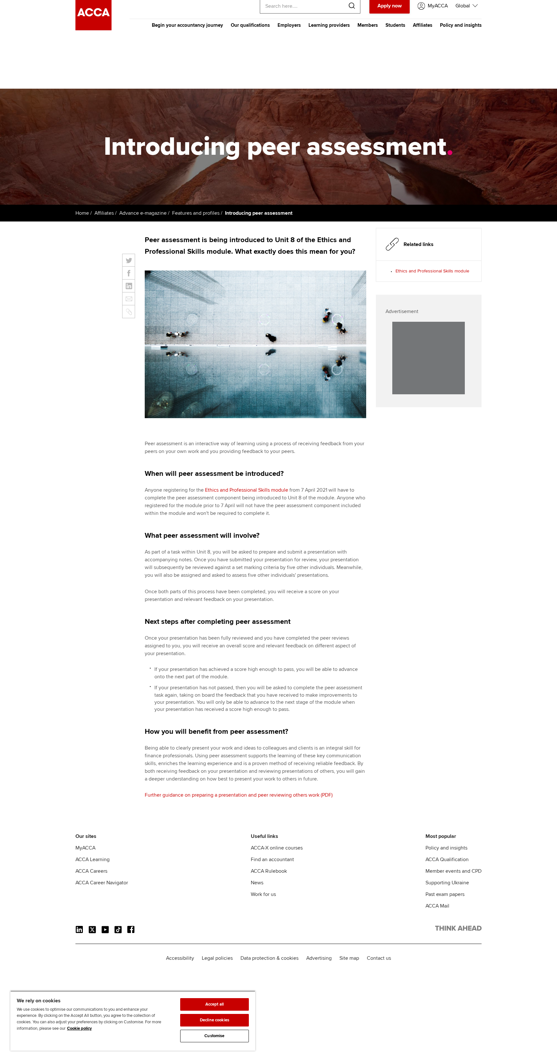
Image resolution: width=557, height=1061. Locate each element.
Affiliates (422, 25)
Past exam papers (444, 894)
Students (395, 25)
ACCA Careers (91, 871)
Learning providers (329, 25)
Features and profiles (196, 213)
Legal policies (217, 958)
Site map (349, 958)
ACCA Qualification (447, 859)
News (257, 882)
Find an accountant (272, 859)
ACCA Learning (92, 859)
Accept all (214, 1004)
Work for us (263, 894)
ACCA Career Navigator (101, 882)
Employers (289, 25)
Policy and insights (461, 25)
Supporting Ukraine (447, 882)
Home (82, 213)
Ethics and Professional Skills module (246, 490)
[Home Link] (458, 929)
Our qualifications (250, 25)
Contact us (379, 958)
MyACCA (85, 848)
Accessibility (180, 958)
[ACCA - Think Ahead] (93, 28)
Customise (214, 1035)
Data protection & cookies (269, 958)
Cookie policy (79, 1028)
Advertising (319, 958)
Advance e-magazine (143, 213)
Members (367, 25)
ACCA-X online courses (277, 848)
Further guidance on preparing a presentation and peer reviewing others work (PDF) (239, 795)
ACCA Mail (437, 906)
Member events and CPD (453, 871)
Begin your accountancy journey (187, 25)
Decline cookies (214, 1020)
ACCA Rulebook (269, 871)
